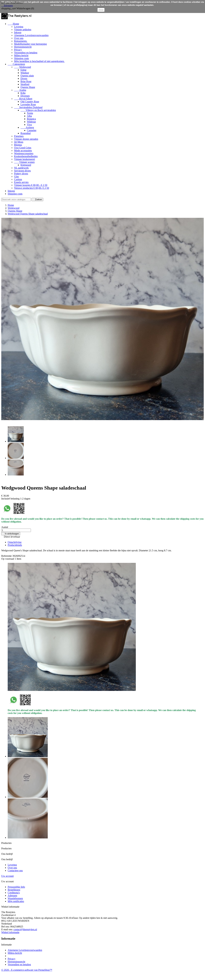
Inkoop (17, 32)
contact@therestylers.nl (25, 929)
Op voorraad (7, 558)
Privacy (18, 49)
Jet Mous (18, 142)
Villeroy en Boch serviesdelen (38, 110)
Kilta (22, 93)
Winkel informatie (10, 932)
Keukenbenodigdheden (26, 156)
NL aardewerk (21, 167)
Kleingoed (25, 165)
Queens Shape (27, 87)
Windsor (24, 72)
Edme (23, 69)
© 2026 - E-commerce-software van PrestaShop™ (26, 970)
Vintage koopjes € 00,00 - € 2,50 (30, 185)
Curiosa (18, 179)
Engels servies (21, 182)
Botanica (31, 118)
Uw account (7, 876)
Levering (18, 26)
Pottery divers (21, 173)
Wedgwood (22, 67)
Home (13, 23)
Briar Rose (25, 81)
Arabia (20, 90)
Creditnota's (14, 892)
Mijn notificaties (16, 901)
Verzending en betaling (25, 52)
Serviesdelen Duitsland (28, 107)
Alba (29, 116)
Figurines (19, 136)
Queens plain (27, 75)
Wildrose (31, 121)
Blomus (18, 144)
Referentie (6, 556)
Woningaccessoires (23, 153)
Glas (16, 176)
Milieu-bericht (21, 55)
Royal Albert (23, 98)
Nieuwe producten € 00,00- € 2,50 (31, 188)
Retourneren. (20, 41)
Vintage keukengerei (24, 159)
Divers (23, 78)
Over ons (18, 38)
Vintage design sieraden (26, 139)
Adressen (12, 895)
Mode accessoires (23, 150)
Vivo (29, 124)
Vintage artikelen (22, 29)
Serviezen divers (22, 170)
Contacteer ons (15, 870)
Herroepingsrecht (23, 46)
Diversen (25, 95)
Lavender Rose (28, 104)
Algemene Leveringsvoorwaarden (31, 35)
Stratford (24, 84)
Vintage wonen (24, 162)
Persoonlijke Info (16, 886)
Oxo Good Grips (22, 147)
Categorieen (16, 64)
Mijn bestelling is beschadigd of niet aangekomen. (39, 61)
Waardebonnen (15, 898)
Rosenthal (25, 133)
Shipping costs (21, 58)
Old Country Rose (29, 101)
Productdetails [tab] (15, 545)
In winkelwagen (11, 533)
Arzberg (27, 127)
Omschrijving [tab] (14, 542)
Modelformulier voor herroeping (30, 44)
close (101, 9)
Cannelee (31, 130)
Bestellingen (14, 889)
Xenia (30, 113)
